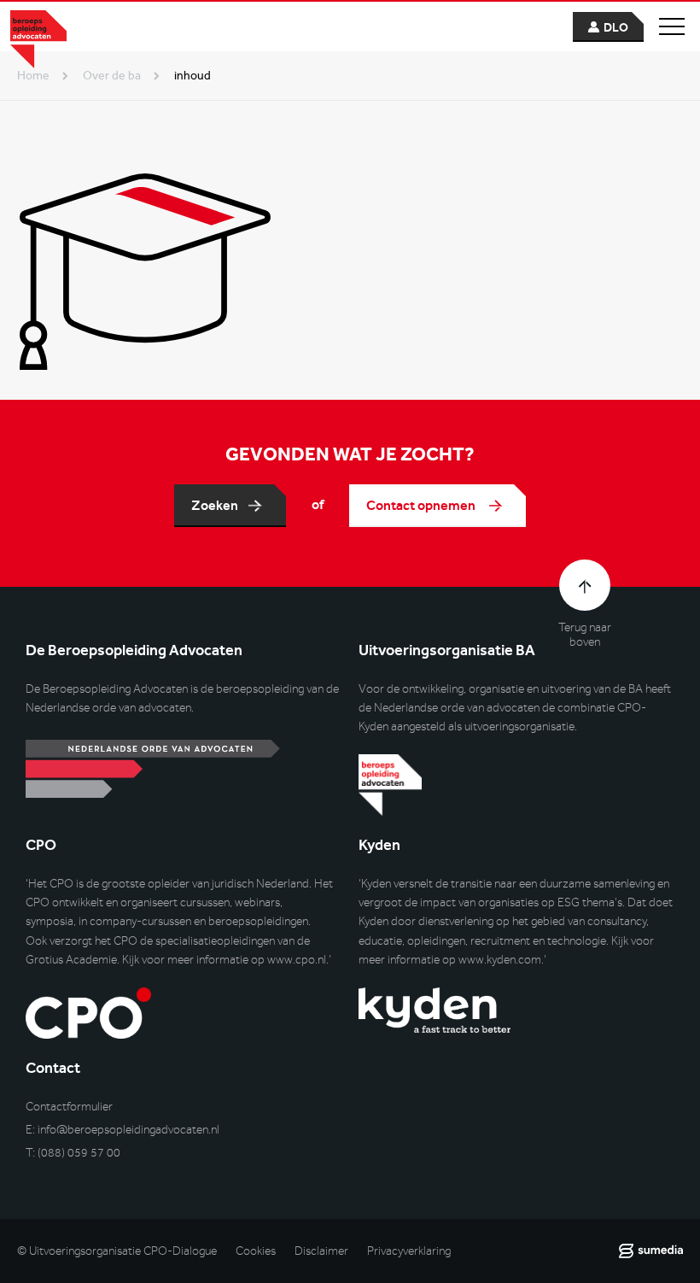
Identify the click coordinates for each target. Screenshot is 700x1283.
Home (33, 75)
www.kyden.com (499, 959)
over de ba (112, 75)
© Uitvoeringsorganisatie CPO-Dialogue (117, 1251)
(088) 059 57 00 (79, 1152)
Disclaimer (321, 1251)
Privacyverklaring (409, 1251)
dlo (616, 28)
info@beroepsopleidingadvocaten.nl (128, 1129)
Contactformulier (69, 1106)
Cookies (256, 1251)
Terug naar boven (584, 634)
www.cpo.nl (296, 959)
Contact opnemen (422, 505)
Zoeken (214, 505)
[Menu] (672, 26)
